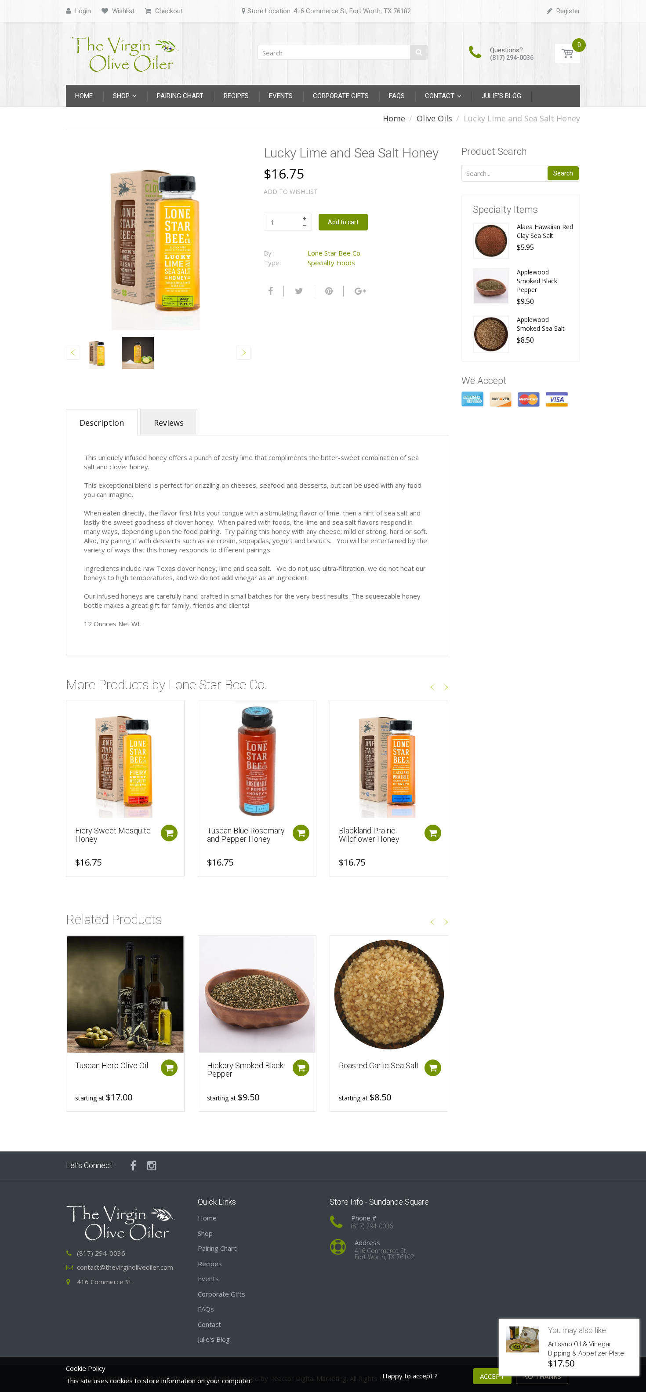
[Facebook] (269, 291)
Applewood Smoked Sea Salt (541, 323)
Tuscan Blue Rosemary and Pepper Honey (246, 835)
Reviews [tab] (169, 422)
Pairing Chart (217, 1248)
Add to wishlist (291, 191)
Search (563, 173)
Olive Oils (434, 118)
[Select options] (169, 1068)
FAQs (206, 1308)
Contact (209, 1324)
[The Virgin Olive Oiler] (125, 51)
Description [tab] (102, 422)
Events (208, 1278)
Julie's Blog (214, 1339)
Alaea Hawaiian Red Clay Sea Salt (545, 231)
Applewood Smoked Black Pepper (537, 281)
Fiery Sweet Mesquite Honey (113, 835)
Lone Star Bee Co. (335, 252)
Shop (205, 1233)
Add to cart (343, 222)
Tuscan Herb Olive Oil (111, 1065)
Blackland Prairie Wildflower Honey (369, 835)
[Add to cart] (169, 833)
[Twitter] (297, 291)
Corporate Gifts (221, 1294)
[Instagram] (152, 1165)
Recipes (210, 1263)
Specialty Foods (331, 262)
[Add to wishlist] (73, 712)
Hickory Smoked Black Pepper (245, 1070)
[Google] (359, 291)
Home (394, 118)
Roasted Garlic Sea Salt (379, 1065)
